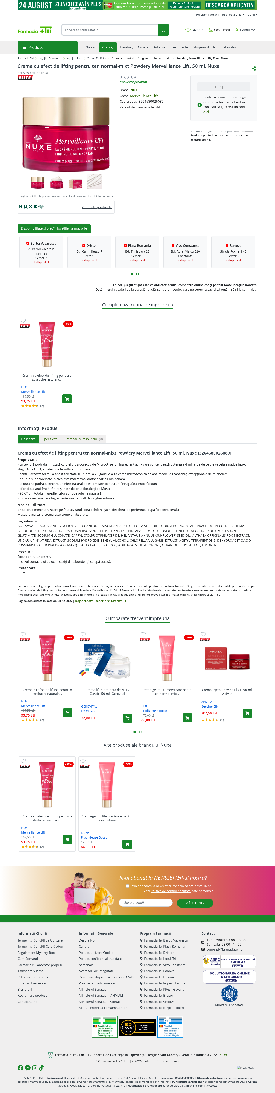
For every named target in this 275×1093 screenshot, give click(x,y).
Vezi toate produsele (97, 207)
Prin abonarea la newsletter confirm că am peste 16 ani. (172, 886)
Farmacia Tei (26, 58)
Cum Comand (28, 958)
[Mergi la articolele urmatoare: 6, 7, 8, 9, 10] (137, 274)
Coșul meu (221, 30)
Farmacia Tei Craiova (159, 1001)
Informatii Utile (232, 15)
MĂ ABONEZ (195, 903)
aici (206, 111)
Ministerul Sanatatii (93, 989)
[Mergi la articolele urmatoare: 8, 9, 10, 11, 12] (143, 274)
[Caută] (163, 30)
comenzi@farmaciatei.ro (225, 949)
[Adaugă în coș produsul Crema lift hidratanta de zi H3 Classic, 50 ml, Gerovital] (127, 718)
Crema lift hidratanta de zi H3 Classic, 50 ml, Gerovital (107, 691)
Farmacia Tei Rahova (159, 971)
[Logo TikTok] (41, 1068)
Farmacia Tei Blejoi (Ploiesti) (164, 1007)
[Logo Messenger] (28, 1068)
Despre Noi (87, 940)
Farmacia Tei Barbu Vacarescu (166, 940)
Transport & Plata (30, 971)
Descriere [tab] (28, 439)
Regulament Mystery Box (36, 952)
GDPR (251, 15)
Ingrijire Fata (74, 58)
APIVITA (206, 702)
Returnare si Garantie (33, 977)
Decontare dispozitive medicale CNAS (106, 977)
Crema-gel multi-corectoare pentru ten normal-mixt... (167, 691)
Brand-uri (25, 989)
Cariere (84, 946)
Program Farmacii (207, 15)
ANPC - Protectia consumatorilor (103, 1007)
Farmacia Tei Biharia (159, 977)
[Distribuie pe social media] (254, 68)
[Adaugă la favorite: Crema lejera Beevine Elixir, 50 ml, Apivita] (203, 634)
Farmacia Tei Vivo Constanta (164, 965)
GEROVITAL (89, 706)
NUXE (134, 90)
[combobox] (109, 30)
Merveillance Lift (144, 96)
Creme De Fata (96, 58)
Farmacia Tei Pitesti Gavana (164, 989)
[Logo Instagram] (34, 1068)
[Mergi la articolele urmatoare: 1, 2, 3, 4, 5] (132, 274)
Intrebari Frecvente (32, 983)
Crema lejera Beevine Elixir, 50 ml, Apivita (227, 691)
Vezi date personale (178, 891)
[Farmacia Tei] (35, 30)
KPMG (224, 1055)
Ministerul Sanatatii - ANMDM (101, 995)
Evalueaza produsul (133, 82)
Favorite (197, 30)
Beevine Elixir (211, 706)
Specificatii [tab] (50, 439)
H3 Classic (88, 711)
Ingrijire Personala (49, 58)
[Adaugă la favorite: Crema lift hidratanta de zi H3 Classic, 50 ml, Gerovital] (83, 634)
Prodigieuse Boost (154, 711)
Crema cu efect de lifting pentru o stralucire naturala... (47, 377)
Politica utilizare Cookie (96, 952)
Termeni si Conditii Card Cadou (40, 946)
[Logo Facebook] (20, 1068)
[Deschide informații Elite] (25, 326)
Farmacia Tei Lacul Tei (160, 958)
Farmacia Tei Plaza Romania (164, 946)
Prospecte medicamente (97, 983)
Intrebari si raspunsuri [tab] (84, 439)
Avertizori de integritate (96, 971)
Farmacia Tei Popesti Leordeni (166, 983)
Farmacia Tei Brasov (159, 995)
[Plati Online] (247, 1067)
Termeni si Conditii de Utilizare (40, 940)
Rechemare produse (32, 995)
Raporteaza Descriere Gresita (99, 601)
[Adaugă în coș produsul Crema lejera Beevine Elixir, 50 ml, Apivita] (247, 713)
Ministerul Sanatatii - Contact (100, 1001)
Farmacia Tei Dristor (159, 952)
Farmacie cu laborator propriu (40, 965)
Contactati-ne (27, 1001)
